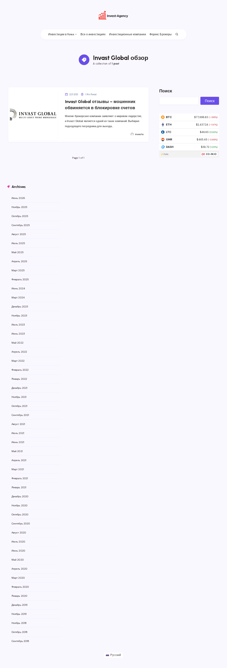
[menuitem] (113, 655)
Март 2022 (18, 360)
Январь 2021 (19, 487)
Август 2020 (19, 532)
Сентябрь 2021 (20, 415)
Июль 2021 (18, 433)
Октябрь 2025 (20, 216)
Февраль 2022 (20, 369)
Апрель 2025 (19, 261)
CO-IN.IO (211, 154)
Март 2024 (18, 297)
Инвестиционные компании (127, 34)
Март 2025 (18, 270)
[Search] (177, 34)
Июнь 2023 (18, 333)
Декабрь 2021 (19, 387)
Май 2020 (18, 559)
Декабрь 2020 (20, 496)
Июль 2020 (18, 541)
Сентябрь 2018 (20, 641)
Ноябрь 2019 (19, 614)
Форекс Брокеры (161, 34)
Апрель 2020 (19, 568)
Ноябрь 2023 (19, 315)
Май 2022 (17, 342)
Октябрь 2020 (20, 514)
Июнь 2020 (18, 550)
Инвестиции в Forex (61, 34)
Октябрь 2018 (19, 632)
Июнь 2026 (18, 198)
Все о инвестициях (93, 34)
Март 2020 (18, 577)
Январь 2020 (19, 595)
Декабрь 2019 (19, 604)
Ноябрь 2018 (19, 623)
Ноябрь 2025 (19, 207)
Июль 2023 (18, 324)
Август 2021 (18, 424)
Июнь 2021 (18, 442)
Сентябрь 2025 (21, 225)
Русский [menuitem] (115, 655)
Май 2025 (18, 252)
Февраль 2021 (20, 478)
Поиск (165, 91)
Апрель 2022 (19, 351)
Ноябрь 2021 (19, 397)
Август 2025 (19, 234)
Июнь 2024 (18, 288)
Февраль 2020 (20, 586)
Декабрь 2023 (20, 306)
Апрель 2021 (19, 460)
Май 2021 (17, 451)
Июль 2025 (18, 243)
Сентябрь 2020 (21, 523)
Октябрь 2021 (19, 406)
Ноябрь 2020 (19, 505)
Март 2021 (18, 469)
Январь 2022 (19, 378)
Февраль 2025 (20, 279)
